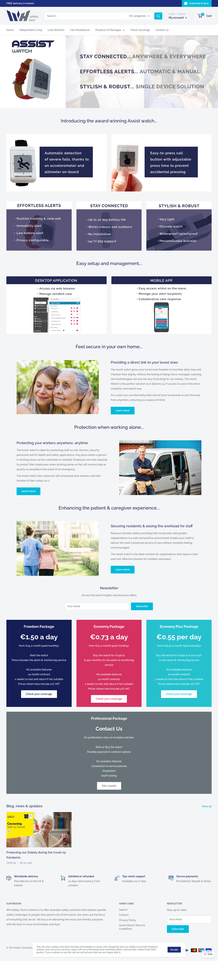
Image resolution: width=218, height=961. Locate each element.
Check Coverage (140, 29)
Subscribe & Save (199, 3)
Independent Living (30, 29)
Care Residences (80, 29)
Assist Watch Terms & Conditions (132, 927)
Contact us (162, 29)
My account (176, 17)
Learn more (123, 410)
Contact (124, 914)
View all (207, 806)
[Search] (158, 15)
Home (10, 29)
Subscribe (142, 606)
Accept (174, 949)
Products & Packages (108, 29)
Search (123, 909)
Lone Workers (56, 29)
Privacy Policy (127, 920)
